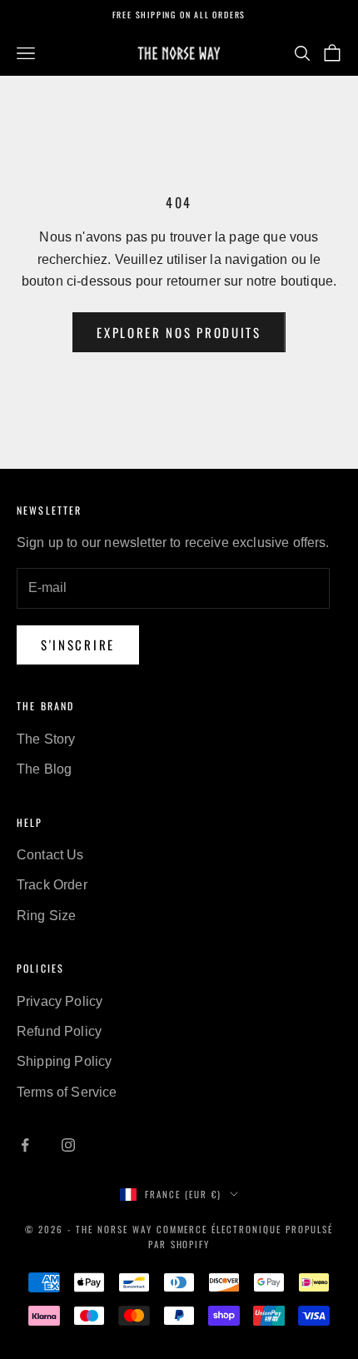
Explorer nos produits (179, 332)
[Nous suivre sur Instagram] (68, 1145)
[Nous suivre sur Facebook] (25, 1145)
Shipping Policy (64, 1061)
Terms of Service (67, 1092)
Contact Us (50, 855)
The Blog (44, 769)
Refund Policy (59, 1031)
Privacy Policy (59, 1001)
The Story (46, 739)
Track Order (52, 885)
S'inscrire (78, 644)
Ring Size (46, 915)
